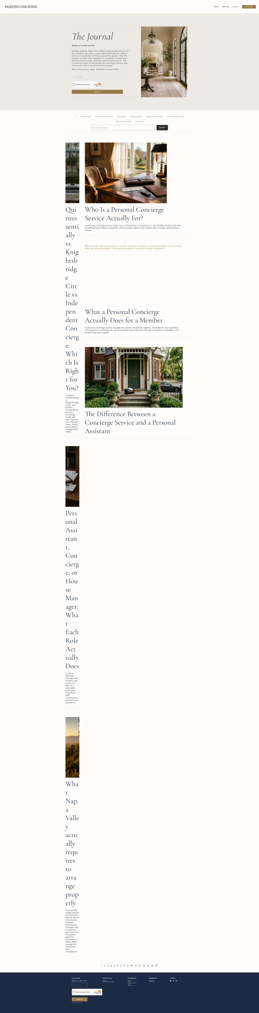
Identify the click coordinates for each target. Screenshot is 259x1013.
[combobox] (123, 127)
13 (144, 965)
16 (156, 965)
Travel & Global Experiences (123, 121)
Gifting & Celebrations (136, 116)
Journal (235, 7)
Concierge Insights (86, 116)
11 (136, 965)
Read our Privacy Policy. (77, 1002)
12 (140, 965)
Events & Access (121, 116)
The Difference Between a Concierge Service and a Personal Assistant (130, 422)
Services (225, 7)
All (76, 116)
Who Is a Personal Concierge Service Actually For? (124, 213)
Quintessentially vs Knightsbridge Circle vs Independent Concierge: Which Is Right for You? (72, 298)
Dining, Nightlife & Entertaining (104, 116)
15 (152, 965)
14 (148, 965)
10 (131, 965)
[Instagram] (176, 981)
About (216, 7)
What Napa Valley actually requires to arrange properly (72, 843)
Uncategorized (139, 121)
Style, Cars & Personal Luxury (175, 116)
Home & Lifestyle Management (154, 116)
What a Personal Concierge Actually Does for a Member (124, 315)
